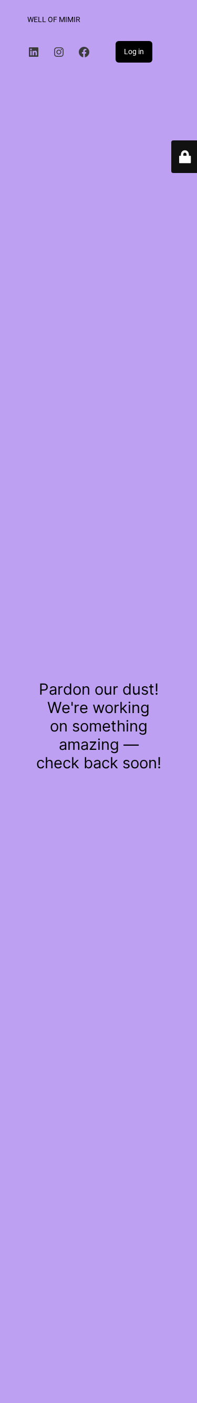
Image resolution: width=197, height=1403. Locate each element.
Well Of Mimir (53, 19)
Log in (134, 51)
